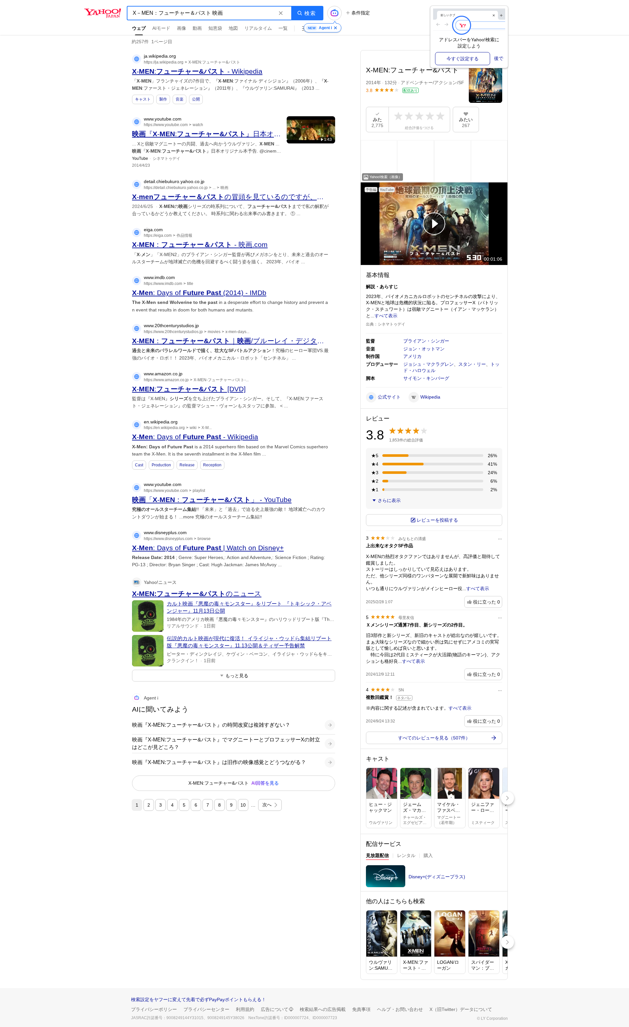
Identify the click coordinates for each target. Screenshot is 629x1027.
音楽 (179, 99)
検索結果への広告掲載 (323, 1009)
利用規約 (245, 1009)
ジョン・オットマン (424, 348)
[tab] (377, 856)
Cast (139, 465)
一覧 (283, 28)
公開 (196, 99)
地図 (233, 28)
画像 (181, 28)
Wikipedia (430, 397)
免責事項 (361, 1009)
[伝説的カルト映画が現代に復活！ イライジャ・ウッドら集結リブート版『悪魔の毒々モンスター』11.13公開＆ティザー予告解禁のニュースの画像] (147, 650)
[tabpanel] (434, 878)
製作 (163, 99)
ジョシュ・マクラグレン (428, 364)
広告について (274, 1009)
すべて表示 (385, 315)
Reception (212, 465)
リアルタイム (258, 28)
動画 (197, 28)
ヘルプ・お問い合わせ (400, 1009)
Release (187, 465)
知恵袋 (215, 28)
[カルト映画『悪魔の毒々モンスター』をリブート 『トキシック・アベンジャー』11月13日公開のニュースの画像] (147, 616)
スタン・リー (472, 364)
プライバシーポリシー (154, 1009)
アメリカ (412, 356)
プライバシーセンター (206, 1009)
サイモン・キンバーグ (426, 378)
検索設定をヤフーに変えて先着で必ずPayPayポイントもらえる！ (198, 999)
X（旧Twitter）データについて (460, 1009)
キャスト (143, 99)
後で (498, 58)
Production (161, 465)
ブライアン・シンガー (426, 341)
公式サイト (389, 397)
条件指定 (361, 12)
